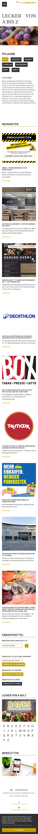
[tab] (5, 59)
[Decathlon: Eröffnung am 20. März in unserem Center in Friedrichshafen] (19, 316)
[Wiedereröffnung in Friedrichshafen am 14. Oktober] (19, 534)
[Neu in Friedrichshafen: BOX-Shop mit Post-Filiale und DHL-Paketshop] (19, 370)
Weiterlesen (6, 181)
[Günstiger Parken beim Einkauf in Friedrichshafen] (19, 480)
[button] (4, 113)
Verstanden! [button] (19, 830)
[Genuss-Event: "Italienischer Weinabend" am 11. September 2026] (19, 260)
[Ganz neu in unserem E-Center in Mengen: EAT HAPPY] (19, 204)
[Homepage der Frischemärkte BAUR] (25, 5)
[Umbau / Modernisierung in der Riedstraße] (19, 148)
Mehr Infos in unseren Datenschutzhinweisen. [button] (17, 825)
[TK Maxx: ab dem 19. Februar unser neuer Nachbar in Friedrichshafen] (19, 426)
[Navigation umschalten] (4, 4)
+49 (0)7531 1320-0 (19, 804)
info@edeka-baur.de (19, 810)
